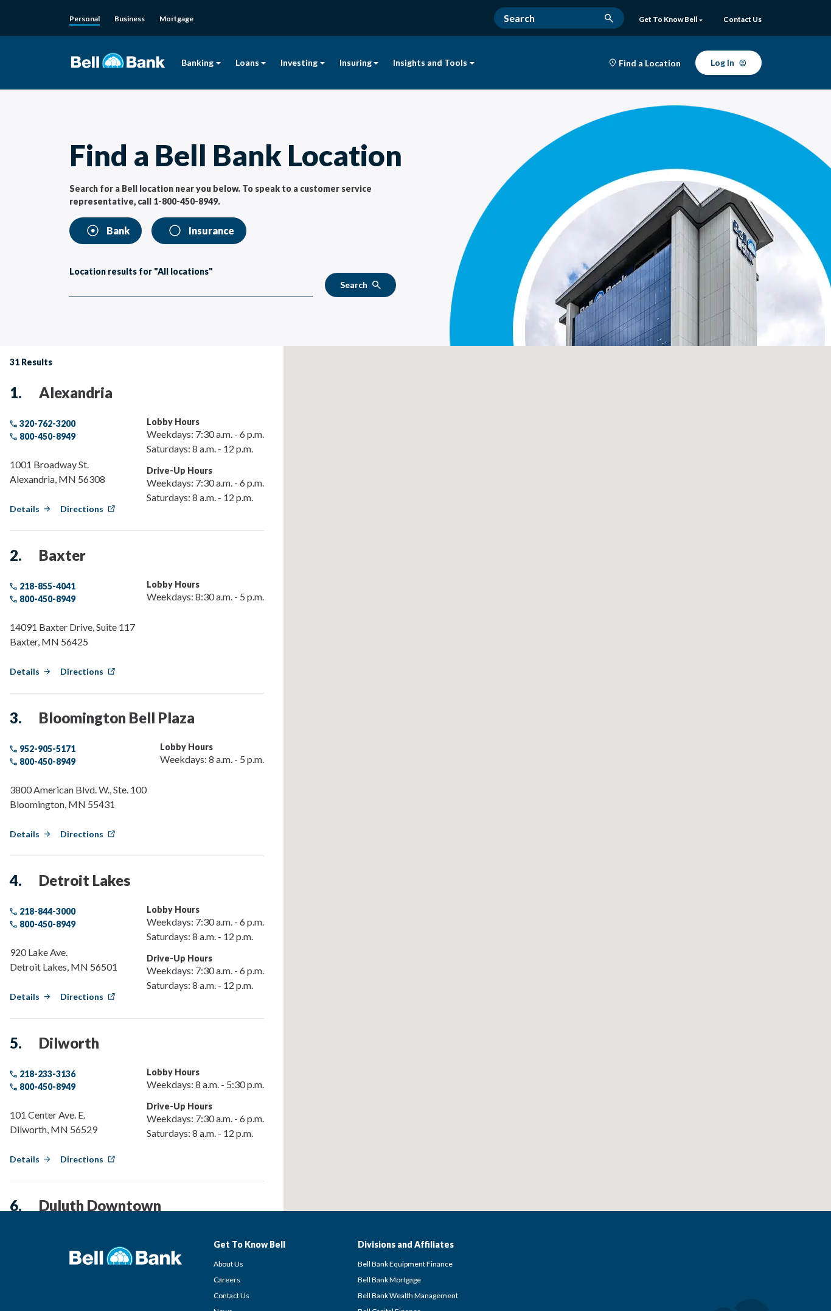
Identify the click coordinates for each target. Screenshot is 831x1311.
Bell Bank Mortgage (389, 1279)
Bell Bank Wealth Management (408, 1295)
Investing (299, 63)
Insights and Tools (430, 63)
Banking (197, 63)
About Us (228, 1263)
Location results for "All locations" (141, 271)
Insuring (355, 63)
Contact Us (231, 1295)
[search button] (609, 18)
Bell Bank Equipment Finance (405, 1263)
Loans (247, 63)
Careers (227, 1279)
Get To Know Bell (668, 19)
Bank (118, 230)
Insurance (211, 230)
